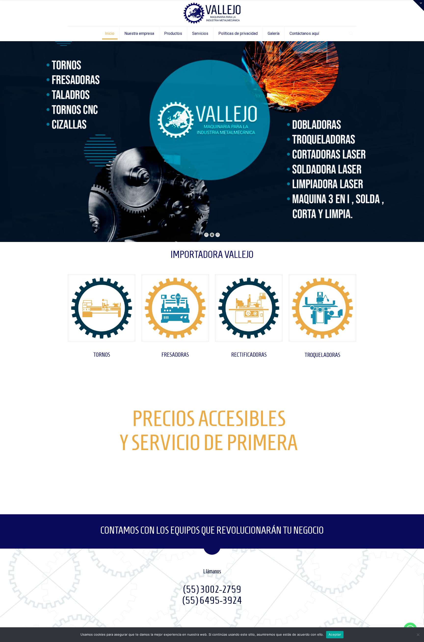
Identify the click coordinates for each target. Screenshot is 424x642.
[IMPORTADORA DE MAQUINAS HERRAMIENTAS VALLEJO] (212, 13)
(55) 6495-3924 (212, 600)
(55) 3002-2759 (212, 589)
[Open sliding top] (418, 5)
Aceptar (335, 634)
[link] (101, 308)
